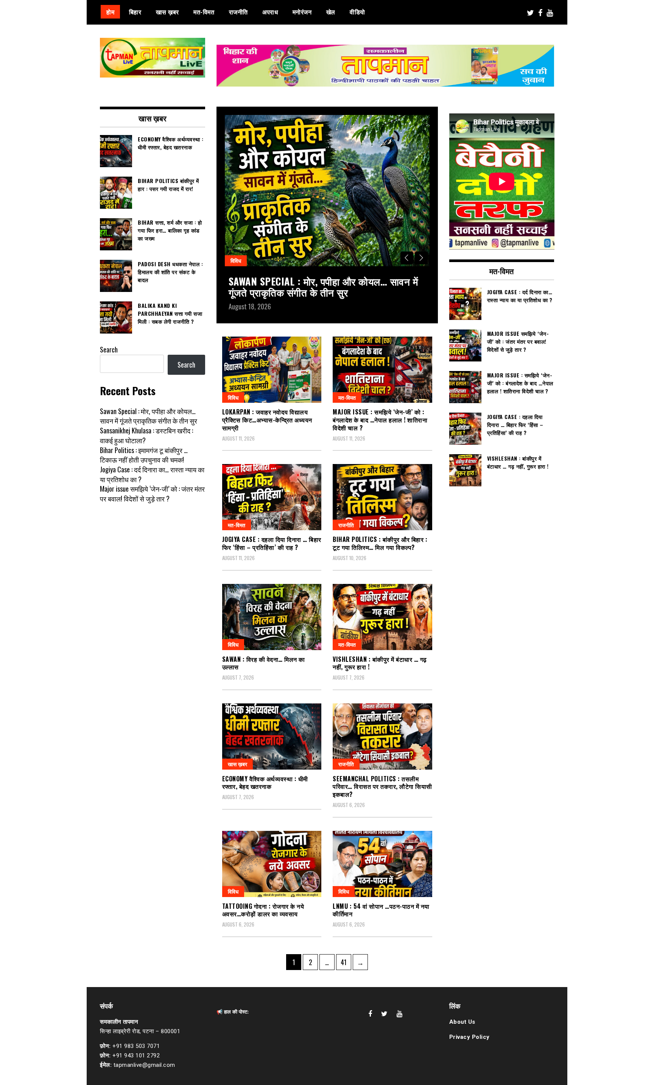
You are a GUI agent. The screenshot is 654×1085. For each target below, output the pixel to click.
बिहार (135, 11)
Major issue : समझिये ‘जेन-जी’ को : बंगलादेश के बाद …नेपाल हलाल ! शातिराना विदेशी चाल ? (380, 419)
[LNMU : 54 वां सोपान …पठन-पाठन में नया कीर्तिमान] (382, 864)
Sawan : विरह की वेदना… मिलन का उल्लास (263, 663)
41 (345, 962)
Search (109, 349)
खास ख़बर (167, 11)
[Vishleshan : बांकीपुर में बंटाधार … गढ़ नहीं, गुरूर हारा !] (382, 617)
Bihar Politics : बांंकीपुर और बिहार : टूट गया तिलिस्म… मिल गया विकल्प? (380, 543)
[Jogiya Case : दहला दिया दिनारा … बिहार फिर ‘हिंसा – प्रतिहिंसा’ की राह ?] (272, 497)
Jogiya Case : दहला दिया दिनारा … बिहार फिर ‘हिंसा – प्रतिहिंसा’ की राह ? (271, 543)
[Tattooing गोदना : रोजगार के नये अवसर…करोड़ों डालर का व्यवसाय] (272, 864)
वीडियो (357, 11)
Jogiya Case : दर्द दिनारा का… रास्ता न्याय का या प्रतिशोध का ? (152, 474)
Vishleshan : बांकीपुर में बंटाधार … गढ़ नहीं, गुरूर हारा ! (380, 663)
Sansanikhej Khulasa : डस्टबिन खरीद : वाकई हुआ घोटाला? (146, 435)
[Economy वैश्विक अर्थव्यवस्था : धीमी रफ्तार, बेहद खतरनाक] (272, 736)
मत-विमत (203, 11)
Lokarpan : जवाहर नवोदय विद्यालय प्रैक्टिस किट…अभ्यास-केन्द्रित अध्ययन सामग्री (267, 419)
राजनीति (238, 11)
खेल (330, 11)
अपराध (270, 11)
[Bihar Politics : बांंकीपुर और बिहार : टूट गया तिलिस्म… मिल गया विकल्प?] (382, 497)
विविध (235, 260)
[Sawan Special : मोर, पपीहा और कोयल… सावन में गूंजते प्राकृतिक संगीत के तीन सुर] (327, 190)
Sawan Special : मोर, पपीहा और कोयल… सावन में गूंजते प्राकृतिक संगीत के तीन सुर (323, 287)
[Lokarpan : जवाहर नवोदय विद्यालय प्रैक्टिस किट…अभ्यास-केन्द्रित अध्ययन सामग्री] (272, 370)
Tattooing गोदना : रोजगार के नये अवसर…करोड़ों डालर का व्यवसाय (263, 910)
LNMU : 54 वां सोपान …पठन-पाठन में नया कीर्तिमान (381, 910)
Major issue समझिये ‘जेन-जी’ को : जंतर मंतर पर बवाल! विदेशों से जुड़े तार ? (152, 493)
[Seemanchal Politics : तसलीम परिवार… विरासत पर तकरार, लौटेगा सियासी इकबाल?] (382, 736)
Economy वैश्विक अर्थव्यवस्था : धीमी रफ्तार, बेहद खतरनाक (265, 782)
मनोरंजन (302, 11)
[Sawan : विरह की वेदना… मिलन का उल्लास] (272, 617)
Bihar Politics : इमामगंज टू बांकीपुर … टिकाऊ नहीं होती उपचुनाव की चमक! (144, 455)
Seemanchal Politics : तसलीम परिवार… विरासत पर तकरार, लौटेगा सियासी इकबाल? (382, 786)
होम (110, 11)
